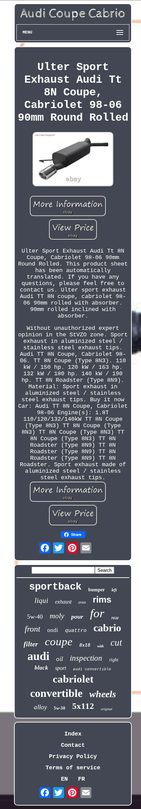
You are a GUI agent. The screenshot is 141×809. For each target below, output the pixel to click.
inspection (86, 658)
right (113, 659)
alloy (40, 707)
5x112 (83, 706)
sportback (55, 587)
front (32, 628)
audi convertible (92, 669)
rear (115, 617)
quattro (76, 631)
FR (81, 779)
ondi (52, 630)
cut (116, 642)
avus (82, 602)
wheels (102, 694)
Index (72, 734)
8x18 (84, 645)
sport (60, 668)
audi (38, 656)
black (41, 667)
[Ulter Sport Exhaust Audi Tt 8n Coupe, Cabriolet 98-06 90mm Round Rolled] (73, 160)
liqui (41, 600)
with (100, 646)
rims (102, 599)
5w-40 (35, 616)
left (114, 590)
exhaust (63, 602)
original (106, 709)
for (97, 613)
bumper (96, 589)
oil (59, 658)
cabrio (107, 627)
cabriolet (73, 679)
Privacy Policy (73, 756)
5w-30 (59, 708)
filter (31, 644)
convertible (56, 693)
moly (57, 615)
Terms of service (73, 768)
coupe (59, 641)
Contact (73, 745)
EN (64, 779)
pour (77, 616)
